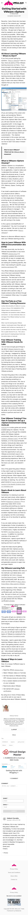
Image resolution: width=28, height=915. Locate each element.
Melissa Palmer (14, 13)
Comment (4, 783)
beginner (13, 741)
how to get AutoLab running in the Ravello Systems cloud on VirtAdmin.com (13, 484)
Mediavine (18, 910)
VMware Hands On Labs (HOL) (16, 678)
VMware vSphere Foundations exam (13, 636)
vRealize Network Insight (9, 406)
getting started (21, 741)
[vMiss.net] (14, 3)
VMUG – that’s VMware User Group (12, 553)
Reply (6, 853)
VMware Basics (19, 152)
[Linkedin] (12, 729)
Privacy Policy (14, 869)
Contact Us (14, 879)
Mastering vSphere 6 (13, 501)
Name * (5, 798)
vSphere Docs (12, 254)
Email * (5, 804)
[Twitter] (16, 729)
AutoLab (12, 139)
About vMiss (14, 876)
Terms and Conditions (14, 872)
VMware (14, 734)
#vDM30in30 (5, 741)
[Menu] (2, 3)
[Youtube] (14, 729)
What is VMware (13, 60)
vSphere (11, 745)
